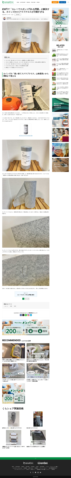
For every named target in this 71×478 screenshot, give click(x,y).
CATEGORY (23, 2)
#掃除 (11, 306)
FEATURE (33, 2)
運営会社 (53, 469)
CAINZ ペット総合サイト (30, 469)
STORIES (32, 466)
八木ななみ (9, 17)
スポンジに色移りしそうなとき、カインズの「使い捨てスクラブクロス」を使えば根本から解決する (26, 62)
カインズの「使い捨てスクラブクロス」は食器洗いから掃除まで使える (20, 60)
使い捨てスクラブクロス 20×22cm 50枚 (25, 135)
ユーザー (9, 14)
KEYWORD (42, 466)
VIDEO (38, 2)
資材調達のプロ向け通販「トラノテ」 (43, 469)
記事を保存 (17, 14)
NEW (18, 2)
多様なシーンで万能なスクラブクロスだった (14, 67)
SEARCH (68, 2)
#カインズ (6, 306)
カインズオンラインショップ (20, 469)
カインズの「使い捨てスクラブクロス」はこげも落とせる (17, 63)
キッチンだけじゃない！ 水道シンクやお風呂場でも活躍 (17, 65)
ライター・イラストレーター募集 (51, 466)
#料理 (15, 306)
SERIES (28, 2)
